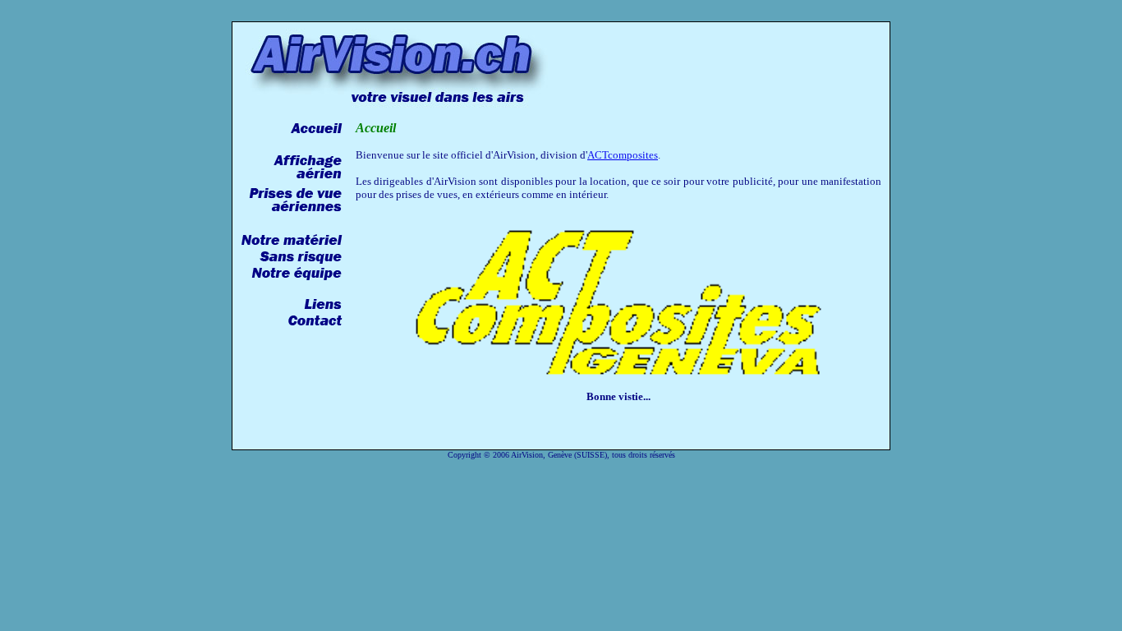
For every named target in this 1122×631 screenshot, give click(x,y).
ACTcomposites (622, 155)
